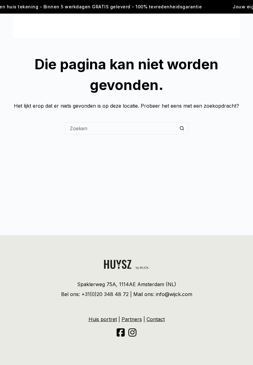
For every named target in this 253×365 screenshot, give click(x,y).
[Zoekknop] (182, 128)
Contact (156, 319)
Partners (132, 319)
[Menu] (15, 26)
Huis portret (103, 319)
